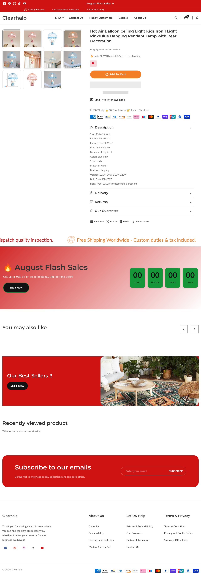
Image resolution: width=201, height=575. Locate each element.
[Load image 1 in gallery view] (11, 39)
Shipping (94, 49)
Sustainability (96, 532)
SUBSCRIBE (176, 471)
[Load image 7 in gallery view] (52, 59)
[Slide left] (3, 33)
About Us (140, 17)
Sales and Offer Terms (176, 539)
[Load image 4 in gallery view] (72, 39)
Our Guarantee (134, 532)
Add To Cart (117, 74)
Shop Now (16, 287)
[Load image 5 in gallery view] (11, 59)
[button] (115, 85)
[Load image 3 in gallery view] (52, 39)
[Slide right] (81, 92)
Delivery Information (137, 539)
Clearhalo (17, 569)
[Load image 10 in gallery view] (32, 79)
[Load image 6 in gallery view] (32, 59)
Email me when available (110, 99)
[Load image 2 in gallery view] (32, 39)
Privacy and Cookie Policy (178, 532)
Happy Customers (100, 17)
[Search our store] (177, 17)
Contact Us (76, 17)
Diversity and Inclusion (101, 539)
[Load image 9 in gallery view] (11, 79)
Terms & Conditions (175, 526)
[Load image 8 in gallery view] (72, 59)
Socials (123, 17)
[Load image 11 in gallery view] (52, 79)
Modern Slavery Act (100, 546)
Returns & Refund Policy (139, 526)
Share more (142, 221)
